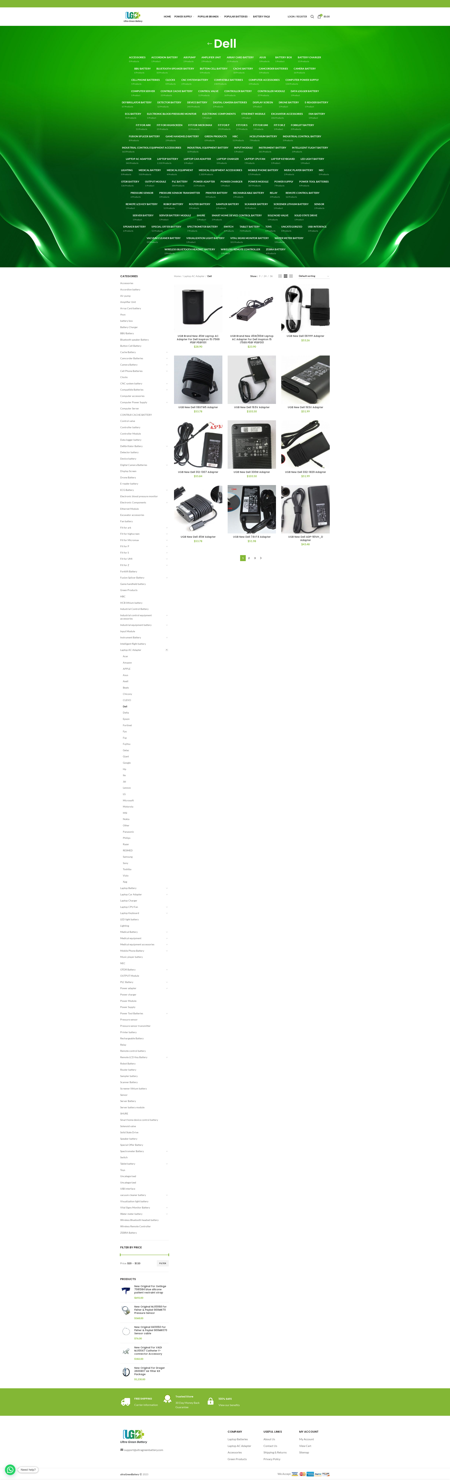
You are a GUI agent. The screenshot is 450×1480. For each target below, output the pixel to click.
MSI (125, 812)
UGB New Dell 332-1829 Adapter (305, 472)
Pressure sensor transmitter (135, 1025)
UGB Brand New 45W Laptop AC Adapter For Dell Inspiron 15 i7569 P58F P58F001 (198, 339)
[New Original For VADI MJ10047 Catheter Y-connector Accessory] (126, 1353)
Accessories (126, 283)
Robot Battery (128, 1063)
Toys (122, 1169)
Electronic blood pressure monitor (139, 496)
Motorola (128, 806)
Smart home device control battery (139, 1119)
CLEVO (127, 700)
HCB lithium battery (131, 602)
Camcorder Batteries (131, 358)
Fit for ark (125, 527)
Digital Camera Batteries (133, 464)
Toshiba (127, 869)
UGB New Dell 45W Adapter (198, 536)
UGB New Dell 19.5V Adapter (252, 407)
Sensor (124, 1094)
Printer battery (128, 1032)
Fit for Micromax (129, 540)
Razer (126, 844)
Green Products (128, 590)
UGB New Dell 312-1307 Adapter (198, 472)
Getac (126, 750)
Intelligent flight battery (133, 643)
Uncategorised (128, 1176)
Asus (123, 314)
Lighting (124, 925)
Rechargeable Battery (132, 1038)
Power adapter (128, 988)
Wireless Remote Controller (135, 1226)
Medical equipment (130, 938)
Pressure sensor (129, 1019)
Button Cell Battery (130, 345)
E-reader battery (129, 483)
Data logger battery (130, 439)
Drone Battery (128, 477)
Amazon (127, 662)
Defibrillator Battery (131, 446)
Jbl (124, 781)
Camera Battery (128, 364)
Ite (124, 775)
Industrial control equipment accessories (136, 617)
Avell (125, 681)
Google (127, 762)
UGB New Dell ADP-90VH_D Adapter (305, 538)
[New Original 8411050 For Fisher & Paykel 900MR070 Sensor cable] (126, 1332)
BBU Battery (127, 333)
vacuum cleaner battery (133, 1194)
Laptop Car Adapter (131, 894)
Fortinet (127, 725)
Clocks (124, 377)
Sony (125, 863)
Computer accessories (132, 395)
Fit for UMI (126, 558)
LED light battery (129, 919)
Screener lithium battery (133, 1088)
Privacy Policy (271, 1459)
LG (124, 794)
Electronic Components (133, 502)
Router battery (128, 1069)
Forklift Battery (128, 571)
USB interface (127, 1188)
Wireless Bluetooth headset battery (139, 1219)
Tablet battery (127, 1163)
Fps (125, 731)
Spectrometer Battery (132, 1151)
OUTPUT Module (129, 975)
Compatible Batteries (131, 389)
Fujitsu (126, 743)
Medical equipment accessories (137, 944)
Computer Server (129, 408)
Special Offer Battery (131, 1144)
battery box (126, 320)
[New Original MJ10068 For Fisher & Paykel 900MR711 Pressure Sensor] (126, 1312)
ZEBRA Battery (128, 1232)
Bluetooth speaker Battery (134, 339)
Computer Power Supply (133, 402)
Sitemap (304, 1452)
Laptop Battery (128, 888)
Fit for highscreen (130, 533)
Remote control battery (133, 1050)
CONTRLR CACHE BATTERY (136, 414)
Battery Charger (129, 327)
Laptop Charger (128, 900)
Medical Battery (129, 931)
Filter (162, 1263)
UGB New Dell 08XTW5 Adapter (198, 407)
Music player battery (131, 956)
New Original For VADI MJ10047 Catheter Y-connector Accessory (148, 1351)
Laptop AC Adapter (130, 649)
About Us (269, 1439)
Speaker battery (128, 1138)
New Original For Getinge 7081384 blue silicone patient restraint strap (150, 1289)
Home (177, 276)
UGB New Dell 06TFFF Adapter (305, 336)
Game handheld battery (133, 583)
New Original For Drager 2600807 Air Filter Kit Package (149, 1371)
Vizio (125, 875)
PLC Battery (126, 982)
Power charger (128, 994)
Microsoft (128, 800)
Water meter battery (131, 1213)
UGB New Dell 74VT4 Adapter (252, 536)
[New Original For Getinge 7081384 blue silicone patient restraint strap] (126, 1292)
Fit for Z (124, 565)
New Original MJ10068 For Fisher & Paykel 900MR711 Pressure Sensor (150, 1310)
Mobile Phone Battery (132, 950)
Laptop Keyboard (129, 913)
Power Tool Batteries (131, 1013)
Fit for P (124, 546)
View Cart (305, 1445)
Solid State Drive (129, 1132)
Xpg (125, 881)
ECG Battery (127, 489)
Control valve (127, 420)
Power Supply (127, 1006)
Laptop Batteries (238, 1439)
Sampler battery (129, 1075)
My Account (306, 1439)
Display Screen (128, 471)
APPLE (126, 668)
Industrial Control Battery (134, 608)
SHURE (124, 1113)
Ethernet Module (129, 508)
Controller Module (130, 433)
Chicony (127, 693)
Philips (126, 837)
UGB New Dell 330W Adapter (252, 472)
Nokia (126, 819)
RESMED (128, 850)
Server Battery (128, 1100)
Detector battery (129, 452)
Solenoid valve (128, 1126)
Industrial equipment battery (136, 624)
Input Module (127, 631)
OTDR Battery (128, 969)
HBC (123, 596)
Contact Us (270, 1445)
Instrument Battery (130, 637)
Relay (123, 1044)
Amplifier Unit (128, 301)
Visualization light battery (134, 1201)
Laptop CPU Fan (129, 906)
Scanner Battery (129, 1082)
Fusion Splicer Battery (132, 577)
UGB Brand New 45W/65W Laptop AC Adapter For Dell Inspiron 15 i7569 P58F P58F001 (252, 339)
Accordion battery (130, 289)
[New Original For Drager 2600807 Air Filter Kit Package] (126, 1373)
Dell (125, 706)
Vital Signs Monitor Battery (135, 1207)
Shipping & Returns (275, 1452)
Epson (126, 718)
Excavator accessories (132, 514)
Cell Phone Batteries (131, 370)
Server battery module (132, 1107)
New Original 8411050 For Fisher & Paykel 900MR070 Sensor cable (150, 1330)
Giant (126, 756)
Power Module (128, 1000)
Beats (126, 687)
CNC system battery (131, 383)
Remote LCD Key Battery (133, 1057)
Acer (125, 656)
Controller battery (130, 427)
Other (126, 825)
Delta (126, 712)
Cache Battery (128, 352)
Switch (124, 1157)
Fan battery (126, 521)
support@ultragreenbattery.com (143, 1449)
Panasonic (128, 831)
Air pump (125, 295)
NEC (122, 963)
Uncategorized (128, 1182)
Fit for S (124, 552)
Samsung (128, 856)
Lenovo (127, 787)
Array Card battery (130, 308)
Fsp (125, 737)
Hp (124, 769)
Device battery (128, 458)
